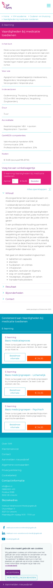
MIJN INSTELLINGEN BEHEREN (21, 578)
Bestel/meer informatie (15, 357)
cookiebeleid (11, 566)
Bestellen (35, 181)
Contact (6, 454)
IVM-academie (19, 16)
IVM (17, 5)
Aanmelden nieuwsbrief (15, 459)
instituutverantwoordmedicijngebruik (21, 528)
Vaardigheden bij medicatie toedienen (20, 19)
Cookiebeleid (9, 475)
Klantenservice (10, 449)
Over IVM (7, 443)
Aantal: (7, 181)
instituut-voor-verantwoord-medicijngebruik (24, 533)
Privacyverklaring (11, 470)
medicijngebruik (12, 539)
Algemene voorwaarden (15, 465)
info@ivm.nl (7, 486)
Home (6, 16)
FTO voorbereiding (13, 10)
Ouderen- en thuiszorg (40, 16)
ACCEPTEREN (12, 572)
